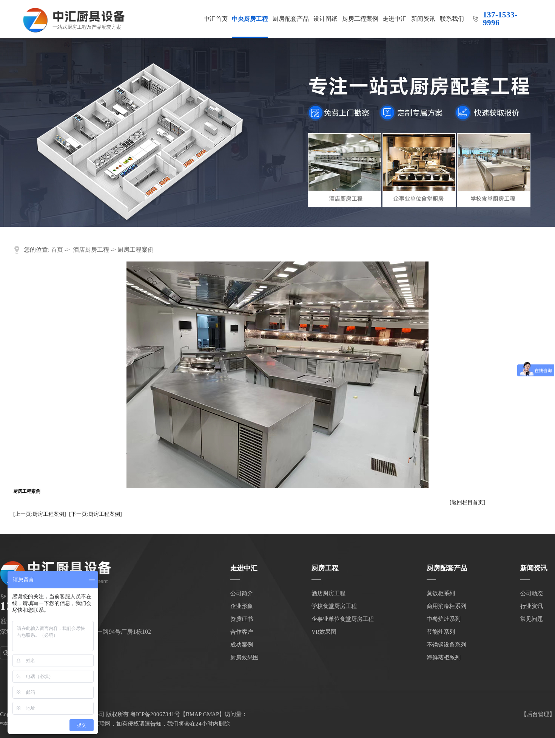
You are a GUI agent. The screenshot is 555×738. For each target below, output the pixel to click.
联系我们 (452, 18)
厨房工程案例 (360, 18)
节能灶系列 (441, 632)
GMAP (211, 714)
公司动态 (531, 593)
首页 (57, 249)
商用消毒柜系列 (446, 606)
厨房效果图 (244, 657)
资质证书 (241, 619)
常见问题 (531, 619)
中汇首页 (216, 18)
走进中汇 (394, 18)
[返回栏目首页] (467, 502)
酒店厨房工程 (91, 249)
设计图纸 (325, 18)
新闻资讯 (423, 18)
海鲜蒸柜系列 (444, 657)
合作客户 (241, 632)
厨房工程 (325, 568)
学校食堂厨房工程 (334, 606)
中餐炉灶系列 (444, 619)
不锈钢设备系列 (446, 645)
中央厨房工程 (250, 18)
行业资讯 (531, 606)
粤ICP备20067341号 (155, 714)
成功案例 (241, 645)
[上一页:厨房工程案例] (39, 514)
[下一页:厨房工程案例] (95, 514)
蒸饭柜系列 (441, 593)
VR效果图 (323, 632)
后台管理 (538, 714)
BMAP (193, 714)
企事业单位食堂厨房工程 (342, 619)
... (429, 666)
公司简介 (241, 593)
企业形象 (241, 606)
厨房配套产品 (291, 18)
